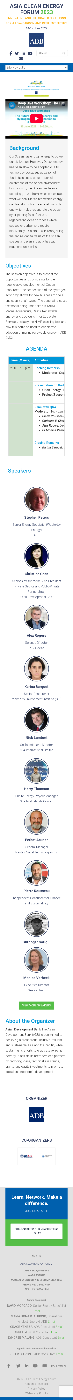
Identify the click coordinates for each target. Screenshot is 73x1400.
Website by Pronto (36, 1393)
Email (36, 1311)
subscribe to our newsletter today (36, 1231)
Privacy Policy (36, 1388)
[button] (36, 1114)
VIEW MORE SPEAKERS (36, 1005)
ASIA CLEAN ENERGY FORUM (36, 9)
